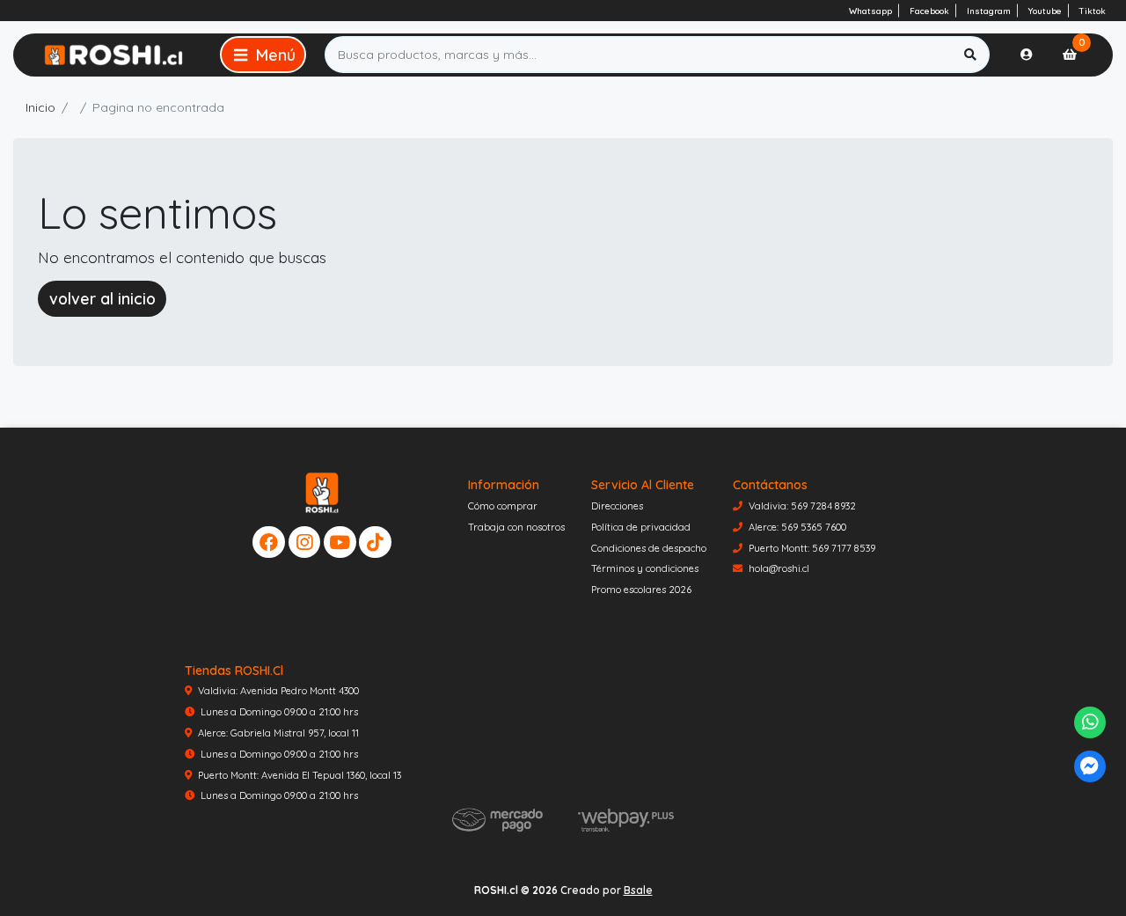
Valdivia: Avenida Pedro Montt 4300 (278, 691)
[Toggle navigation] (263, 54)
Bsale (638, 890)
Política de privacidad (641, 527)
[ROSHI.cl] (113, 54)
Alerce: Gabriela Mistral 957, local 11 (278, 733)
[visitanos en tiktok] (375, 542)
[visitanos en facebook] (268, 542)
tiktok (1092, 10)
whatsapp (870, 10)
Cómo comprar (502, 506)
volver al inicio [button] (102, 298)
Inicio (40, 107)
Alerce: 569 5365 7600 (797, 527)
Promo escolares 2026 (641, 589)
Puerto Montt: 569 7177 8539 (812, 548)
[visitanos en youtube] (340, 542)
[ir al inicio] (322, 492)
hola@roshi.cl (779, 568)
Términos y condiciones (644, 568)
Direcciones (617, 506)
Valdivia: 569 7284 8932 (802, 506)
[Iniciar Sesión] (1026, 54)
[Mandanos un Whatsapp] (1090, 723)
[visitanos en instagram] (305, 542)
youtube (1045, 10)
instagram (989, 10)
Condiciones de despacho (648, 548)
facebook (929, 10)
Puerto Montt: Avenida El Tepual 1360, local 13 (299, 775)
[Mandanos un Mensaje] (1090, 767)
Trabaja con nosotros (516, 527)
